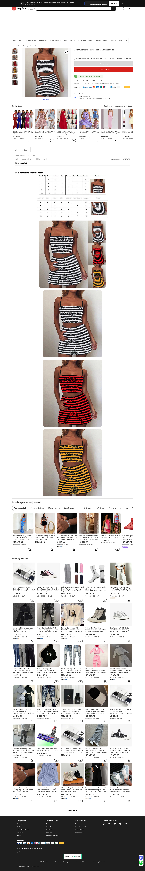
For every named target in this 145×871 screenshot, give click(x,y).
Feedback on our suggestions (114, 106)
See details (100, 80)
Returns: (76, 84)
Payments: (77, 87)
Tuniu (28, 866)
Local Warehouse (18, 40)
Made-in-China (35, 866)
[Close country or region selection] (123, 3)
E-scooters (98, 40)
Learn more (106, 98)
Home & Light (123, 40)
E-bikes (105, 40)
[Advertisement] (72, 25)
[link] (13, 45)
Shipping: (77, 80)
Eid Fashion (113, 40)
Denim (90, 40)
